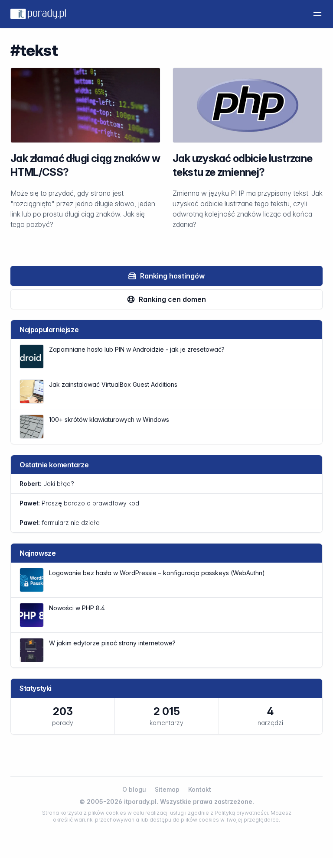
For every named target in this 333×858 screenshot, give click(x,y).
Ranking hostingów (172, 276)
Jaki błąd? (47, 483)
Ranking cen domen (172, 299)
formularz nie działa (60, 522)
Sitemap (167, 789)
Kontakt (199, 789)
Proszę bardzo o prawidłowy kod (79, 503)
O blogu (134, 789)
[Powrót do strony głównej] (38, 14)
